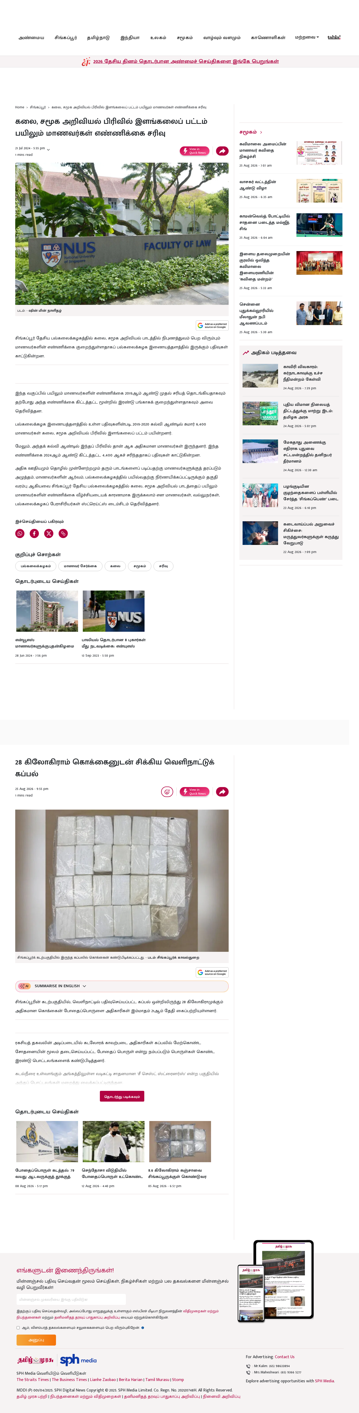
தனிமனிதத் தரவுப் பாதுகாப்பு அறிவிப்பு (87, 1317)
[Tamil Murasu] (35, 1360)
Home (19, 107)
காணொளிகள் (268, 38)
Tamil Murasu (157, 1380)
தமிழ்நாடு (98, 38)
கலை (115, 566)
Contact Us (285, 1357)
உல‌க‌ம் (158, 38)
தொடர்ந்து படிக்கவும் (122, 1097)
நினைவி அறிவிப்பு (221, 1396)
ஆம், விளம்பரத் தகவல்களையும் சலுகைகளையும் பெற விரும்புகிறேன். (83, 1327)
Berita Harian (130, 1380)
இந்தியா (130, 38)
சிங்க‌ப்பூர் (66, 38)
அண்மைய (31, 38)
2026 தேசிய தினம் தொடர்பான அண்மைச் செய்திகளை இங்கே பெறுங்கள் (186, 61)
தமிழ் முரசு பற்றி (32, 1396)
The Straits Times (33, 1380)
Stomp (178, 1380)
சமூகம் (185, 38)
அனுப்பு (36, 1339)
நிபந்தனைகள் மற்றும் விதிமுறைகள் (85, 1396)
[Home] (78, 1360)
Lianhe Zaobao (103, 1380)
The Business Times (69, 1380)
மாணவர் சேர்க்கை (80, 566)
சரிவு (163, 566)
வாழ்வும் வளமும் (222, 38)
